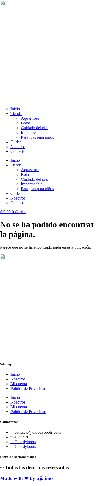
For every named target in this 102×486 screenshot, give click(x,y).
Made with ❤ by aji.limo (26, 478)
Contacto (17, 151)
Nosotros (17, 146)
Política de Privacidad (28, 388)
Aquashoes (30, 118)
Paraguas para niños (37, 137)
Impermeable (31, 132)
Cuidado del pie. (34, 128)
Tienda (16, 113)
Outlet (15, 142)
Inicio (15, 109)
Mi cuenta (18, 384)
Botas (25, 123)
